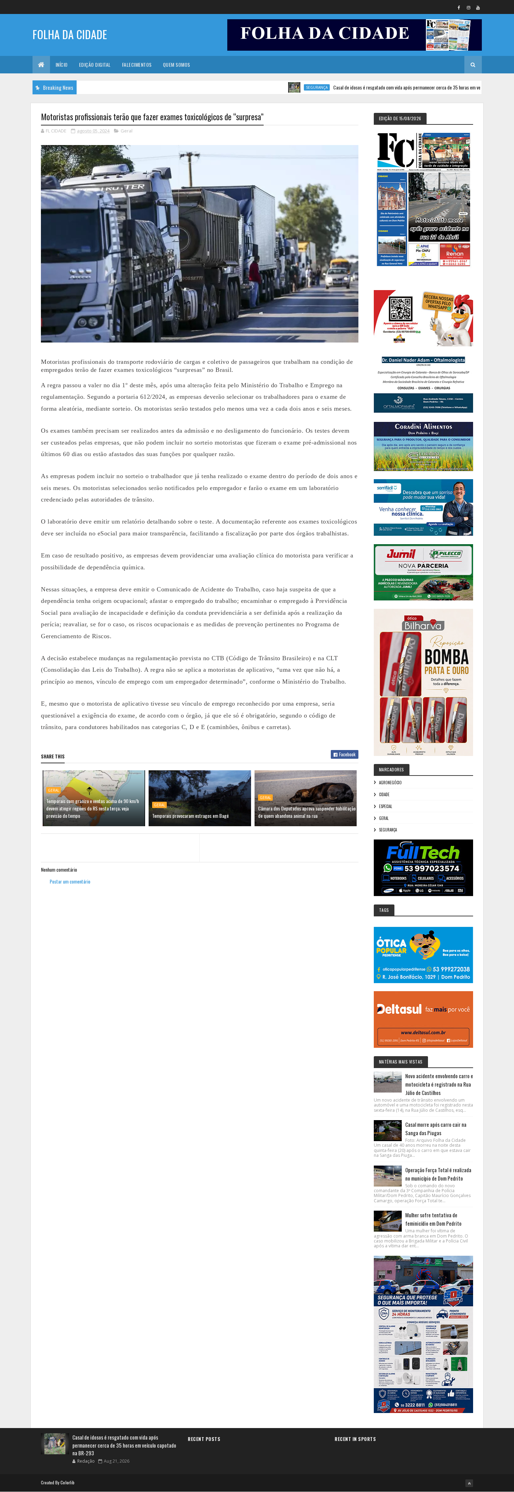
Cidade (384, 794)
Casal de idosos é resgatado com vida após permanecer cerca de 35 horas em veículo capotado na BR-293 (391, 87)
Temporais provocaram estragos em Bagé (190, 815)
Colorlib (67, 1482)
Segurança (278, 87)
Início (62, 64)
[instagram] (468, 7)
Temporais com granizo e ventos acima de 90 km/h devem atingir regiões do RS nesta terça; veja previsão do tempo (92, 808)
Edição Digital (95, 64)
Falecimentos (137, 64)
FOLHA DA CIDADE (70, 34)
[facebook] (459, 7)
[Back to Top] (469, 1483)
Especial (385, 806)
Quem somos (176, 64)
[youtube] (478, 7)
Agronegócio (390, 782)
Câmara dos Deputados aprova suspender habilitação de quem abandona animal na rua (307, 812)
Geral (127, 131)
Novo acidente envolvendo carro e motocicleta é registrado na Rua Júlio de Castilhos (439, 1084)
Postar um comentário (70, 881)
